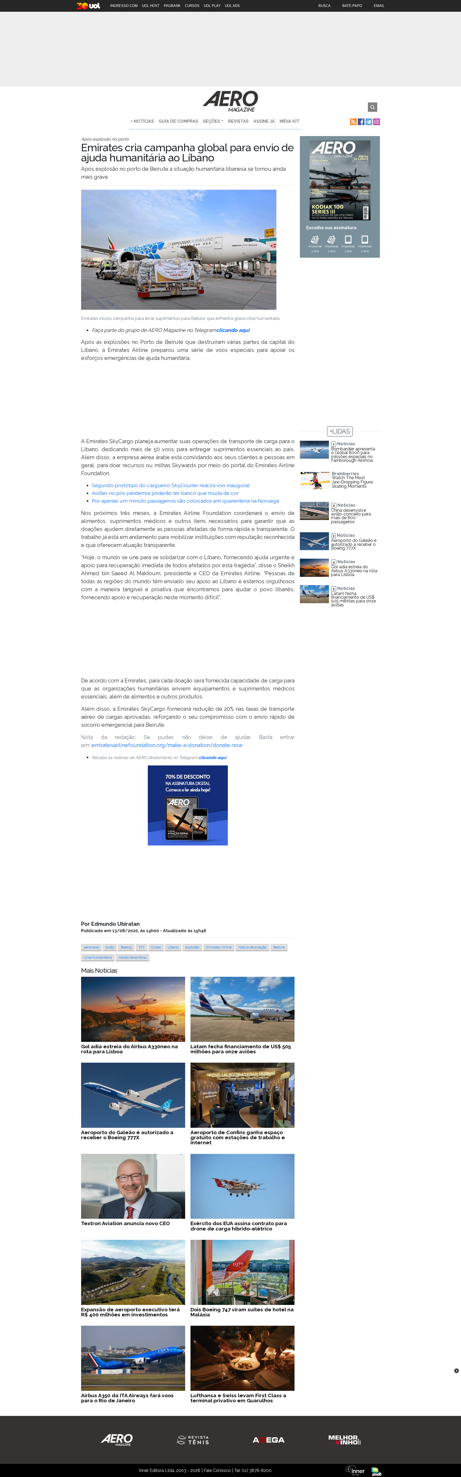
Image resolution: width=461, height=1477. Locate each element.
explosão (192, 947)
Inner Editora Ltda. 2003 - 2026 (169, 1470)
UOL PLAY (212, 6)
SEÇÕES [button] (211, 121)
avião (110, 947)
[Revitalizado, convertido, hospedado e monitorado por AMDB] (376, 1471)
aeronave (91, 947)
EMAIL (379, 6)
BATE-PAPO (352, 6)
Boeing (126, 947)
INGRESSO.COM (124, 6)
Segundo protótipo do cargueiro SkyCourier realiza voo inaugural (170, 485)
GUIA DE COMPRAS (178, 121)
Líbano (173, 947)
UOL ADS (232, 6)
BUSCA (325, 6)
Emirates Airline (219, 947)
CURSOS (192, 6)
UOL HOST (151, 6)
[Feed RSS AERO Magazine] (353, 121)
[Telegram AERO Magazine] (368, 121)
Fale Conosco (217, 1470)
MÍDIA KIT (289, 121)
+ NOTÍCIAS (142, 121)
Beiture (279, 947)
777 (141, 947)
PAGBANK (172, 6)
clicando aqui (232, 330)
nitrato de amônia (132, 957)
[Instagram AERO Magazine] (376, 121)
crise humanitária (98, 957)
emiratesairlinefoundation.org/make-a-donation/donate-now (167, 745)
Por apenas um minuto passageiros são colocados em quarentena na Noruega (185, 501)
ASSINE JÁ (264, 121)
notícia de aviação (253, 947)
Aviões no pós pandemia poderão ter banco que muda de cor (165, 493)
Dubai (156, 947)
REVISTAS (238, 121)
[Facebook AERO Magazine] (360, 121)
